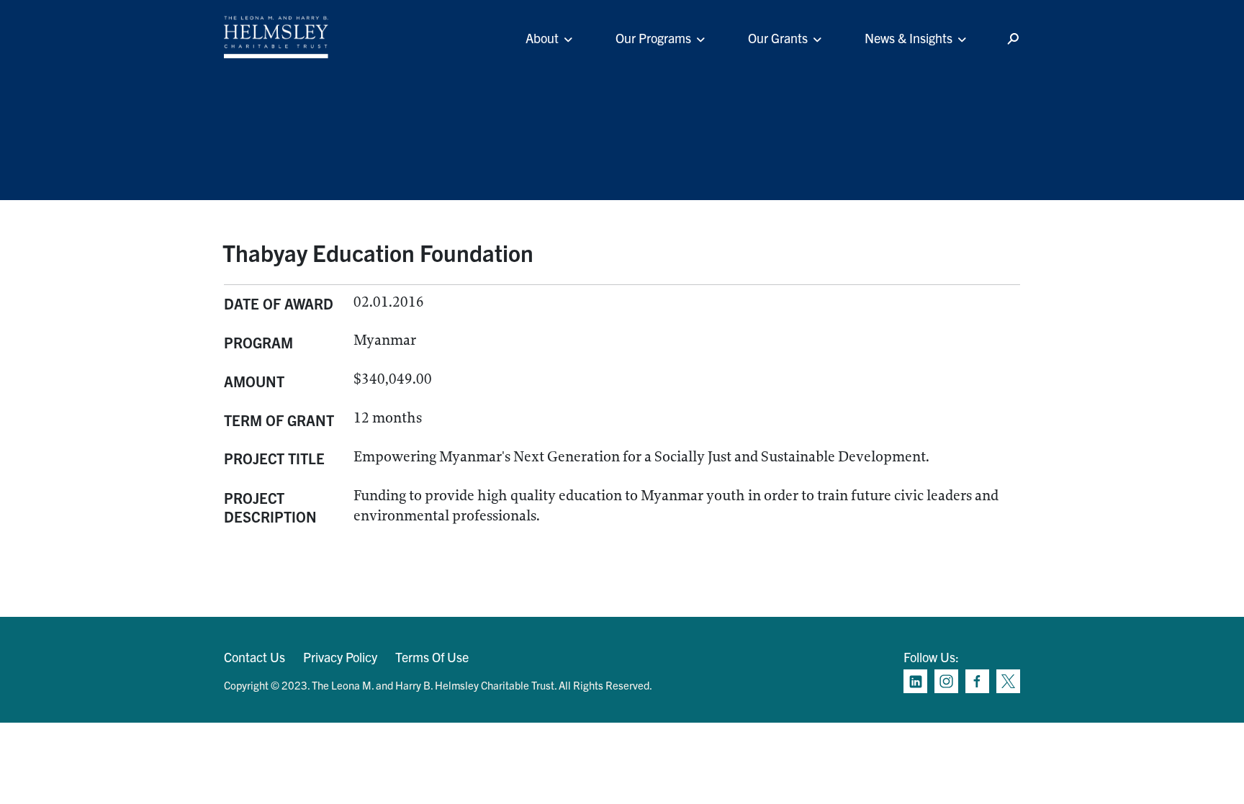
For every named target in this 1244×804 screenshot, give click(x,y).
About (542, 38)
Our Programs (653, 38)
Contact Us (254, 657)
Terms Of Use (432, 657)
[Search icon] (1013, 39)
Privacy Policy (340, 657)
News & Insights (908, 38)
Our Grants (778, 38)
